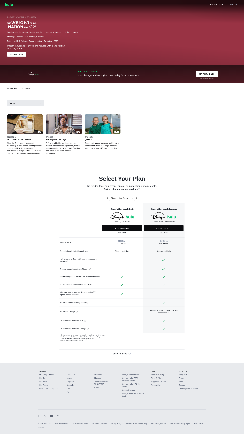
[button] (12, 87)
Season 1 (13, 103)
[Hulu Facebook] (41, 415)
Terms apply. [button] (101, 335)
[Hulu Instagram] (58, 415)
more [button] (75, 32)
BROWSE (42, 372)
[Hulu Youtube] (53, 415)
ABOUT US (183, 372)
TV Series (48, 41)
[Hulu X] (47, 415)
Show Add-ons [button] (120, 354)
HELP (153, 372)
